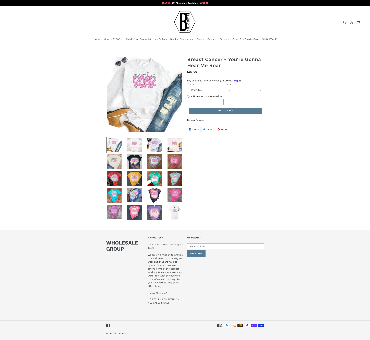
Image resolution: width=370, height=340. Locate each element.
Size (228, 84)
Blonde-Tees (120, 333)
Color (191, 84)
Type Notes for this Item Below (204, 96)
